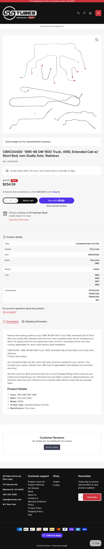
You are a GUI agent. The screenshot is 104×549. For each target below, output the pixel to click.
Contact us (33, 498)
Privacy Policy (35, 508)
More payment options (57, 205)
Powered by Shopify (59, 546)
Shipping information (36, 321)
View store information (19, 219)
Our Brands (33, 488)
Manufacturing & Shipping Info (52, 26)
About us (32, 495)
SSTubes (46, 546)
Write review (52, 447)
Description (13, 321)
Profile (56, 485)
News (30, 491)
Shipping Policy (35, 511)
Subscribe (92, 497)
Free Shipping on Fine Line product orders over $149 (52, 1)
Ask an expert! (9, 312)
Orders (56, 481)
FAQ (30, 515)
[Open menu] (98, 13)
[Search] (78, 13)
